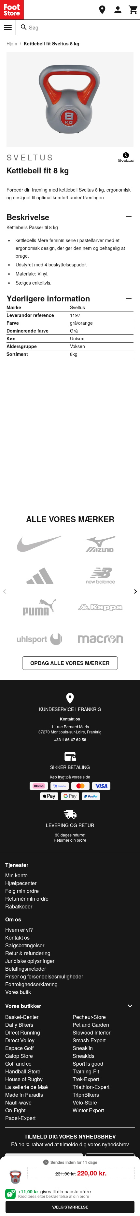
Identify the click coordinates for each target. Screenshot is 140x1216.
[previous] (4, 591)
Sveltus (30, 157)
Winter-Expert (88, 1110)
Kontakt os (70, 718)
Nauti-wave (18, 1102)
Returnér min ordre (27, 898)
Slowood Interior (91, 1032)
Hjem (12, 43)
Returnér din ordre (70, 840)
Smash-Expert (89, 1040)
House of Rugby (24, 1079)
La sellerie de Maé (26, 1087)
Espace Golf (19, 1048)
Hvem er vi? (19, 929)
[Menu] (8, 27)
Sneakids (83, 1055)
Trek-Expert (86, 1079)
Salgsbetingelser (24, 945)
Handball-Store (22, 1071)
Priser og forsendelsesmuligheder (44, 976)
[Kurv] (133, 10)
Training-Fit (86, 1071)
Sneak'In (83, 1048)
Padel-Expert (20, 1118)
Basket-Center (21, 1017)
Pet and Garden (91, 1024)
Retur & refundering (27, 953)
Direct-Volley (20, 1040)
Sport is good (88, 1063)
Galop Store (19, 1055)
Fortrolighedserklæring (31, 984)
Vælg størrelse (70, 1207)
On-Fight (15, 1110)
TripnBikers (86, 1094)
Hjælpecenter (20, 883)
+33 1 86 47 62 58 (70, 739)
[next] (135, 591)
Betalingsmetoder (25, 968)
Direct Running (22, 1032)
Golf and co (18, 1063)
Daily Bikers (19, 1024)
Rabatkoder (18, 906)
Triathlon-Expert (91, 1087)
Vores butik (18, 992)
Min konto (16, 875)
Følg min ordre (22, 890)
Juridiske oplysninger (29, 961)
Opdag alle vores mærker (70, 663)
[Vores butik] (102, 10)
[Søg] (24, 27)
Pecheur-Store (89, 1017)
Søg (33, 27)
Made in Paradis (24, 1094)
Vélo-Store (85, 1102)
